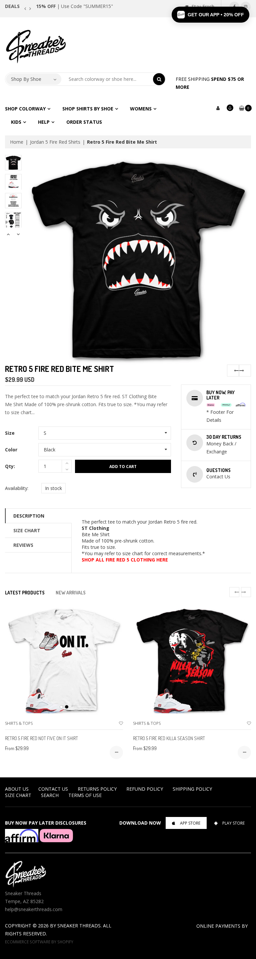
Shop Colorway (25, 108)
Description (28, 516)
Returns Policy (97, 789)
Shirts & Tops (19, 723)
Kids (16, 122)
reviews (23, 545)
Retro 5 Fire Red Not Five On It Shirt (41, 738)
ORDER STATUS (84, 122)
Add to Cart (123, 466)
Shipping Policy (192, 789)
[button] (210, 15)
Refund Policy (144, 789)
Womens (141, 108)
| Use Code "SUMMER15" (74, 6)
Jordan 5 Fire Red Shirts (55, 142)
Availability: (16, 488)
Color (11, 449)
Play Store (233, 823)
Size (10, 433)
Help (44, 122)
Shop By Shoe (26, 79)
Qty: (10, 466)
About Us (17, 789)
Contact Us (53, 789)
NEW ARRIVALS (71, 592)
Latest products (25, 592)
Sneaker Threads (79, 925)
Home (16, 142)
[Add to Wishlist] (121, 723)
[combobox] (107, 79)
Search (50, 795)
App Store (190, 823)
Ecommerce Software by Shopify (39, 941)
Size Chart (26, 530)
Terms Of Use (85, 795)
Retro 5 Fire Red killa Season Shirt (169, 738)
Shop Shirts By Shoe (87, 108)
